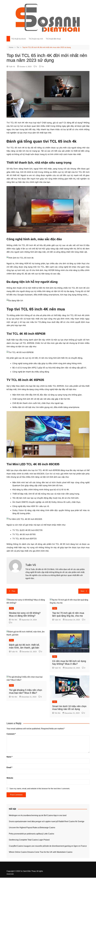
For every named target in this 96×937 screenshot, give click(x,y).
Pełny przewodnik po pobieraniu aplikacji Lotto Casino (31, 834)
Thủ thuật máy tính (36, 39)
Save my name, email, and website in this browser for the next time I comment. (39, 789)
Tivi (42, 66)
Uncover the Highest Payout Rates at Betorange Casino (32, 828)
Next (82, 591)
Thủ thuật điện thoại (53, 39)
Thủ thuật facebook (18, 39)
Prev (13, 591)
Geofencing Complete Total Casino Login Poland (29, 840)
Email (9, 767)
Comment (11, 734)
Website (10, 778)
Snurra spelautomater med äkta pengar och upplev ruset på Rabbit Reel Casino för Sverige (46, 821)
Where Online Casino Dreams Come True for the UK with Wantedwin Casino (40, 852)
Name (9, 757)
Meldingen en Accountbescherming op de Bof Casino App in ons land (37, 815)
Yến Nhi (14, 620)
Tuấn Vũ (12, 66)
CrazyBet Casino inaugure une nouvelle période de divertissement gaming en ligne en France (48, 846)
